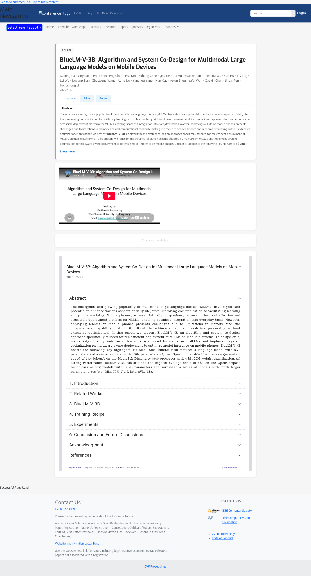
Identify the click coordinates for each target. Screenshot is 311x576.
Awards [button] (171, 27)
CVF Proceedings (155, 566)
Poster (104, 98)
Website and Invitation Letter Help (77, 543)
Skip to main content (45, 2)
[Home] (55, 13)
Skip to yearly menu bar (15, 2)
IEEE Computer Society (237, 511)
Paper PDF (70, 98)
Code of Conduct (222, 538)
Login (301, 13)
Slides (87, 98)
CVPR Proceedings (224, 534)
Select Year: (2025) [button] (23, 27)
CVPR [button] (78, 13)
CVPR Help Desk (65, 509)
